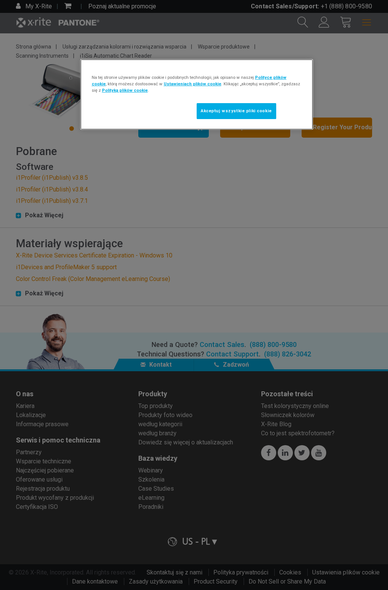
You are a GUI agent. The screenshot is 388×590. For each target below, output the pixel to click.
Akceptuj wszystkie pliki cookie (236, 110)
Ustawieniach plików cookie (192, 83)
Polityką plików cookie (125, 90)
